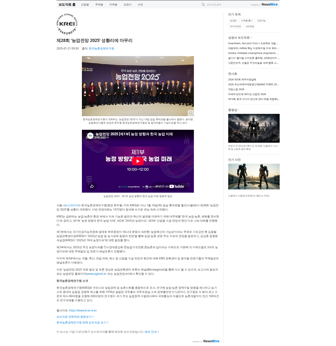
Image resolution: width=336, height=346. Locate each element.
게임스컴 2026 (236, 89)
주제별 (99, 4)
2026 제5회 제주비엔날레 (242, 79)
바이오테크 (235, 26)
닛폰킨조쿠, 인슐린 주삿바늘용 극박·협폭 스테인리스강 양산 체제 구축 (267, 62)
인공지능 (261, 20)
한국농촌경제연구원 (101, 48)
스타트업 (250, 26)
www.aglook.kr (97, 274)
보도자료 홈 (67, 4)
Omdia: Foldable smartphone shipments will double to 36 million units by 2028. (275, 53)
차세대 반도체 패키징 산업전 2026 (247, 94)
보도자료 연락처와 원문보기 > (75, 317)
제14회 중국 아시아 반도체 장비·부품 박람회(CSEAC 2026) (260, 99)
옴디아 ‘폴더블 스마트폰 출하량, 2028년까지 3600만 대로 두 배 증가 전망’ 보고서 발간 (275, 58)
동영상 (232, 110)
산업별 (85, 4)
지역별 (113, 4)
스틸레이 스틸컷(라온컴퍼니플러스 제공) (248, 195)
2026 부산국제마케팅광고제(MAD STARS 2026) (254, 84)
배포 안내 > (152, 332)
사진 (140, 4)
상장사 (127, 4)
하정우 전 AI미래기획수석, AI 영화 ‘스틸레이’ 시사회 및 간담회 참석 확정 (253, 147)
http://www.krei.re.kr (83, 310)
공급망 (233, 20)
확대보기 (191, 113)
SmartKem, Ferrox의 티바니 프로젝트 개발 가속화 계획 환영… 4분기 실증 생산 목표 (274, 43)
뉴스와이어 (72, 205)
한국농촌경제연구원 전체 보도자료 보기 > (82, 322)
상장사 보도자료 (239, 37)
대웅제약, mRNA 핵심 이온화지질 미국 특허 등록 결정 (258, 48)
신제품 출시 (247, 20)
